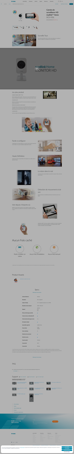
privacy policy (22, 447)
